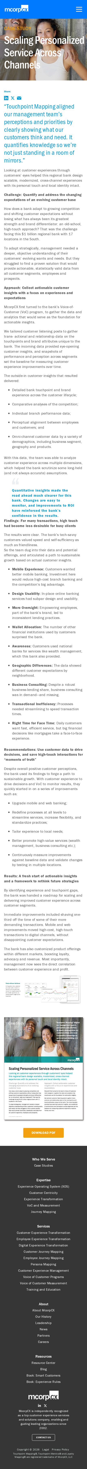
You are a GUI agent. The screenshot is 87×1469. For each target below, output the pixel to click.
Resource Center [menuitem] (43, 1363)
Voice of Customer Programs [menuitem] (43, 1277)
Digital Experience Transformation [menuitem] (43, 1245)
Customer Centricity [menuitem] (43, 1193)
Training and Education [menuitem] (43, 1289)
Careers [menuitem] (43, 1342)
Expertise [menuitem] (43, 1180)
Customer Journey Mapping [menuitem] (43, 1251)
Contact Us (43, 1437)
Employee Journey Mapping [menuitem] (43, 1258)
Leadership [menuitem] (43, 1323)
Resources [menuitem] (43, 1356)
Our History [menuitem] (43, 1316)
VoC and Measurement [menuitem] (43, 1205)
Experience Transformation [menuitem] (43, 1199)
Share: (7, 91)
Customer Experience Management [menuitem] (43, 1270)
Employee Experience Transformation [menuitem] (44, 1239)
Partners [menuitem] (43, 1335)
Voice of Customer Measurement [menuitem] (43, 1283)
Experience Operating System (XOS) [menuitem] (43, 1186)
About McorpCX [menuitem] (43, 1310)
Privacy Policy (60, 1449)
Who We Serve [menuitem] (43, 1159)
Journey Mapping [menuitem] (43, 1212)
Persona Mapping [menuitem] (43, 1264)
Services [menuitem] (43, 1226)
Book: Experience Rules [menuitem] (44, 1382)
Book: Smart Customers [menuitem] (43, 1375)
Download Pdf (43, 1133)
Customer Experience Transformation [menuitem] (43, 1233)
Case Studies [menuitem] (43, 1165)
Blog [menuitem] (43, 1369)
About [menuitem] (43, 1304)
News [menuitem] (44, 1329)
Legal (45, 1449)
